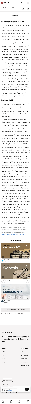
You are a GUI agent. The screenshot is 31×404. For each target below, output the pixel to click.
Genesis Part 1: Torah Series (12, 259)
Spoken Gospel (7, 302)
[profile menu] (27, 2)
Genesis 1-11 (8, 280)
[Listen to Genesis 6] (23, 8)
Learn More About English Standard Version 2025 (13, 234)
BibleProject (6, 261)
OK (26, 389)
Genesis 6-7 (8, 300)
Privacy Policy (10, 390)
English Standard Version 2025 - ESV (14, 313)
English (3, 313)
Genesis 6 (3, 7)
